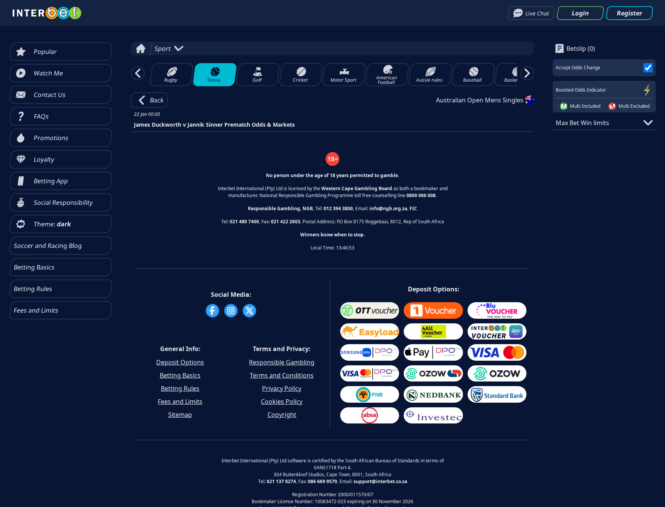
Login (580, 13)
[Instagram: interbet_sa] (231, 311)
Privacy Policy (281, 388)
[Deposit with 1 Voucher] (433, 310)
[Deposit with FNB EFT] (369, 394)
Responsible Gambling (281, 362)
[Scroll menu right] (527, 73)
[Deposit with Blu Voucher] (497, 310)
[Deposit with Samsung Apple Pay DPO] (369, 352)
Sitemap (180, 414)
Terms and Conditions (282, 375)
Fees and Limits (180, 401)
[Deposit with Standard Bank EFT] (497, 394)
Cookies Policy (281, 401)
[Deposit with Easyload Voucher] (369, 332)
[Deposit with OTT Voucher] (369, 310)
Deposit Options (180, 362)
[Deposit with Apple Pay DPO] (433, 352)
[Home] (141, 48)
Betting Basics (180, 375)
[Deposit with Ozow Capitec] (433, 374)
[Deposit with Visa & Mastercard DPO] (369, 374)
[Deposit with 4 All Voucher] (433, 332)
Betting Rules (180, 388)
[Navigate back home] (47, 13)
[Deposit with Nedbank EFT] (433, 394)
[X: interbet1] (249, 311)
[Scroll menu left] (138, 73)
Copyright (281, 414)
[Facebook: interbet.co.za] (212, 311)
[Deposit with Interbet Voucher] (497, 332)
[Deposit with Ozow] (497, 374)
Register (629, 13)
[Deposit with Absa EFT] (369, 416)
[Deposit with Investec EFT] (433, 416)
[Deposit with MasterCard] (497, 352)
